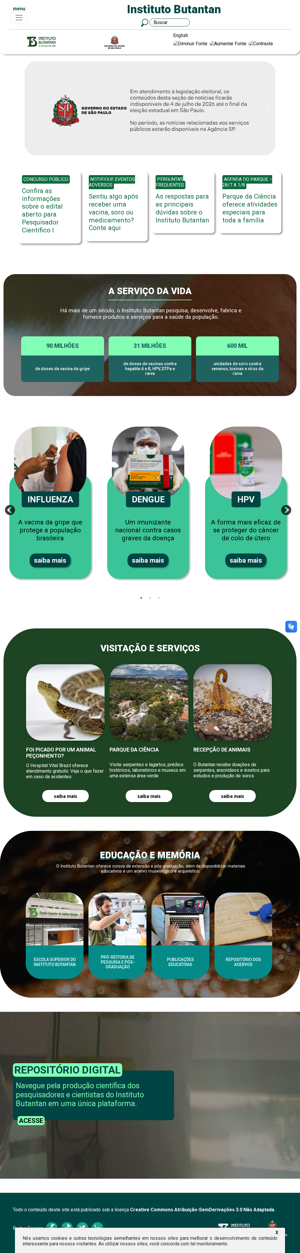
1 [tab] (141, 598)
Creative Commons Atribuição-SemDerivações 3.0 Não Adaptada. (202, 1209)
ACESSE (31, 1120)
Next (283, 508)
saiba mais (50, 560)
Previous (7, 508)
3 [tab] (159, 598)
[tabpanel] (52, 503)
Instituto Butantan (174, 9)
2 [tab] (150, 598)
